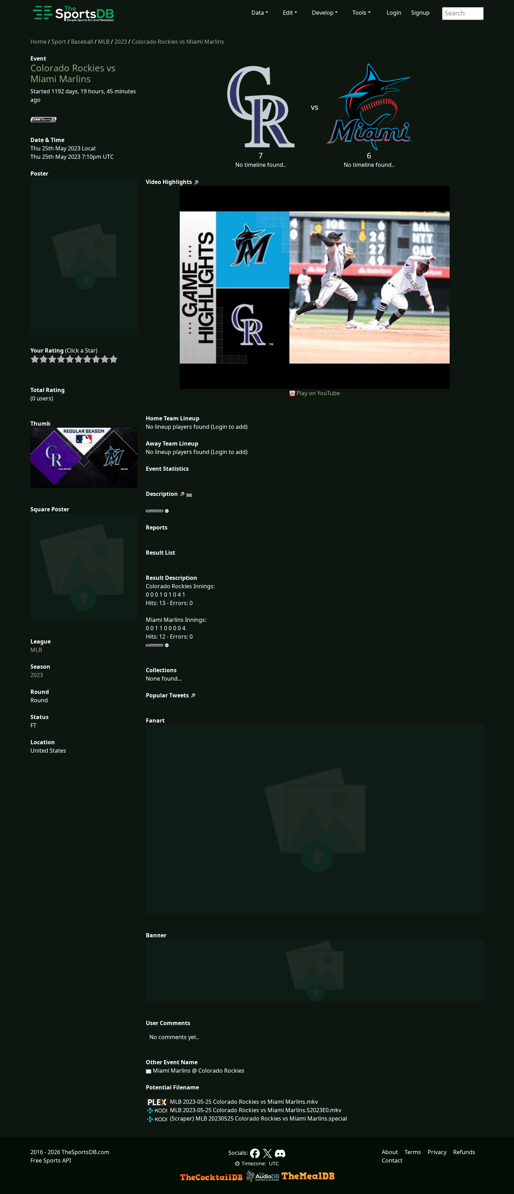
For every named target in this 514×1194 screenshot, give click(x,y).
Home (38, 41)
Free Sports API (50, 1160)
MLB (103, 41)
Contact (392, 1160)
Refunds (464, 1152)
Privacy (437, 1152)
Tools (359, 12)
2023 (120, 41)
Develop (323, 12)
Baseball (82, 41)
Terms (413, 1152)
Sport (58, 41)
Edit (288, 12)
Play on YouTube (318, 393)
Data (257, 12)
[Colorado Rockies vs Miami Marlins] (315, 287)
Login (394, 12)
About (390, 1152)
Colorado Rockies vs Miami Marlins (178, 41)
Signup (420, 12)
